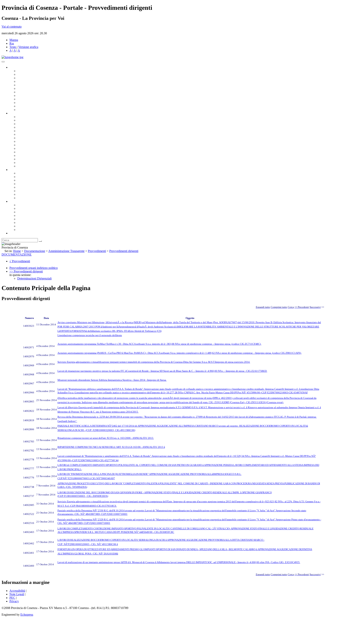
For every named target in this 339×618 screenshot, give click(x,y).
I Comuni (23, 222)
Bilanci (21, 183)
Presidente (23, 71)
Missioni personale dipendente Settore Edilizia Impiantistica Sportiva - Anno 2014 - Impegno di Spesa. (112, 379)
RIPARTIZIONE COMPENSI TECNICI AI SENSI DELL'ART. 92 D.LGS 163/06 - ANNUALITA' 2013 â (111, 447)
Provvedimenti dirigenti (123, 251)
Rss (11, 43)
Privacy (14, 601)
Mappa (13, 40)
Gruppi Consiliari (28, 88)
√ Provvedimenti (19, 261)
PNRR (21, 141)
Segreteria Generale (29, 162)
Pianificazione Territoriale (33, 148)
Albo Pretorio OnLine (31, 173)
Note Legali (16, 594)
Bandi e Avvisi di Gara (31, 176)
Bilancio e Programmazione (34, 123)
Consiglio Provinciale (30, 74)
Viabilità (22, 159)
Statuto (21, 194)
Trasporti (22, 145)
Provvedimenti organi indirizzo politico (33, 268)
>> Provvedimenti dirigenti (26, 271)
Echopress (26, 614)
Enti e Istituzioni (27, 229)
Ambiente (23, 152)
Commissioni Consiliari (31, 85)
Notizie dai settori (28, 106)
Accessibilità (17, 590)
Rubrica (14, 233)
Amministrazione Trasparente (35, 187)
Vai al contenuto (12, 26)
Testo (12, 47)
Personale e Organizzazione (34, 127)
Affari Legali (25, 130)
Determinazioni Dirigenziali (34, 278)
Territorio (23, 219)
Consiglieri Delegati (29, 78)
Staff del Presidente (29, 166)
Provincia (15, 201)
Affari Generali (26, 120)
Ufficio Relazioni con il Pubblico (37, 99)
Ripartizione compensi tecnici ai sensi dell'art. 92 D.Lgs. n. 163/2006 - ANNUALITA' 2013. (105, 438)
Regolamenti (25, 198)
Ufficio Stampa (26, 102)
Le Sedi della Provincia (31, 212)
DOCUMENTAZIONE (17, 254)
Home (17, 251)
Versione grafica (28, 47)
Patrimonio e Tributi (29, 138)
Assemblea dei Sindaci (31, 81)
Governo (14, 67)
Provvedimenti (97, 251)
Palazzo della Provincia (31, 208)
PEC (12, 597)
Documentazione (19, 169)
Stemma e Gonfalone (30, 205)
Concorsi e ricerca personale (34, 180)
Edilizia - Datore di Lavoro (34, 155)
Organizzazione (19, 113)
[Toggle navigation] (3, 61)
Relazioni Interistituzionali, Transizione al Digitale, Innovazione (56, 134)
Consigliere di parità (29, 92)
